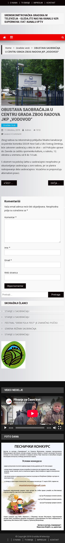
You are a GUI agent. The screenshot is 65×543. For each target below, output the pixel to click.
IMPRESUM (38, 2)
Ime (7, 247)
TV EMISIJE (25, 2)
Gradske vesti (9, 125)
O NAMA (14, 2)
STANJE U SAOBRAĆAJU (17, 311)
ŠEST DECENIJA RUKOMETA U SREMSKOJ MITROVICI (11, 183)
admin (28, 130)
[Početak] (5, 427)
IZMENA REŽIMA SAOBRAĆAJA (20, 328)
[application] (32, 413)
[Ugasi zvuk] (54, 427)
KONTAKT (51, 2)
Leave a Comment (12, 133)
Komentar (10, 217)
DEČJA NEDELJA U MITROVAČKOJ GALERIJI (57, 183)
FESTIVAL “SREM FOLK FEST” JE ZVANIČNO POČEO (31, 322)
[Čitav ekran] (59, 427)
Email (8, 260)
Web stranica (11, 272)
